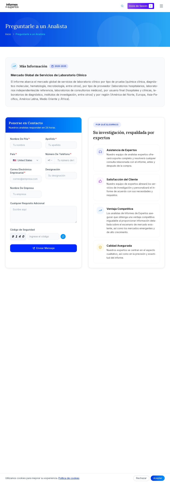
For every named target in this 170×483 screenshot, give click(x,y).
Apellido (51, 138)
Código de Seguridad (22, 229)
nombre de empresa (22, 188)
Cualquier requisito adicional (27, 203)
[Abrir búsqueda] (122, 6)
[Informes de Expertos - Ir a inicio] (12, 6)
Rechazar (141, 478)
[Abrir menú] (161, 6)
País (13, 154)
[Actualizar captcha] (63, 236)
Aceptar (157, 478)
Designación (52, 169)
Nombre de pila (20, 138)
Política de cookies (68, 478)
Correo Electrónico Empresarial (21, 171)
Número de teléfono (58, 154)
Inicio (8, 34)
